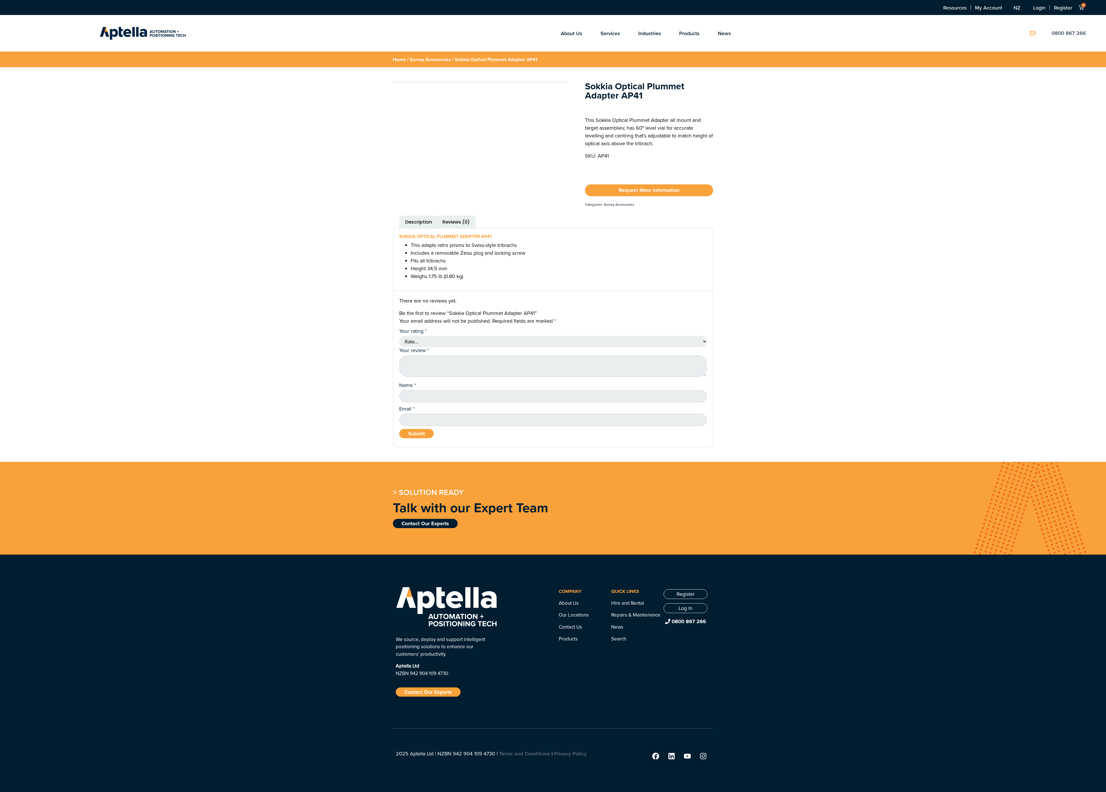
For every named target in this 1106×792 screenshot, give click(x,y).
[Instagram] (703, 756)
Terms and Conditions (524, 753)
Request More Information (649, 190)
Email (406, 408)
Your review (414, 350)
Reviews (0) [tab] (456, 222)
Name (407, 385)
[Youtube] (687, 756)
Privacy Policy (570, 753)
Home (399, 59)
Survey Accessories (430, 59)
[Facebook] (655, 756)
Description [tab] (418, 222)
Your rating (413, 331)
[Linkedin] (671, 756)
